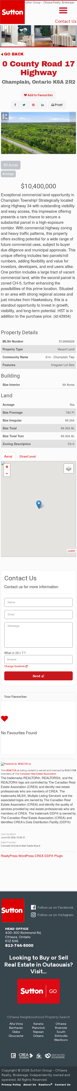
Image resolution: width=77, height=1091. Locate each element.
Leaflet (71, 550)
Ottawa (61, 1024)
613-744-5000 (19, 946)
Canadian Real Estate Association (38, 773)
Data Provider (8, 842)
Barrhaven (16, 1028)
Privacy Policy (11, 1084)
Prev (4, 133)
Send (37, 676)
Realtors (45, 1084)
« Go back (12, 54)
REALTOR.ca (12, 770)
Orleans (38, 1036)
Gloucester (16, 1036)
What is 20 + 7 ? (15, 653)
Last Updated (8, 834)
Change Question (14, 666)
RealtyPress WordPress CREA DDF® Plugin (32, 855)
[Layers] (68, 468)
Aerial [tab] (8, 456)
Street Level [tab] (27, 456)
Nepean (38, 1032)
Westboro (61, 1040)
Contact (63, 1084)
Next (73, 133)
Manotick (38, 1028)
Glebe (16, 1032)
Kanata (38, 1024)
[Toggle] (63, 11)
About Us (29, 1084)
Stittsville (61, 1036)
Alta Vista (16, 1024)
